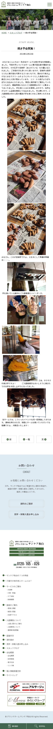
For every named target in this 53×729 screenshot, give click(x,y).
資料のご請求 (26, 503)
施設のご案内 (12, 605)
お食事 (10, 589)
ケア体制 (11, 596)
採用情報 (11, 659)
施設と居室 (11, 611)
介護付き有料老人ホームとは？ (19, 581)
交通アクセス (12, 615)
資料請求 (10, 639)
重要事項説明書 (13, 630)
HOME (4, 32)
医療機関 (11, 599)
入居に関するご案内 (15, 623)
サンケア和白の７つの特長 (17, 575)
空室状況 (10, 635)
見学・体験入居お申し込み (26, 514)
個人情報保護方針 (14, 671)
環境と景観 (11, 608)
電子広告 (11, 662)
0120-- (28, 563)
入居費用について (14, 620)
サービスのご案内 (14, 586)
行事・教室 (11, 593)
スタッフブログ (16, 32)
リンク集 (11, 665)
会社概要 (10, 652)
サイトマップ (12, 675)
